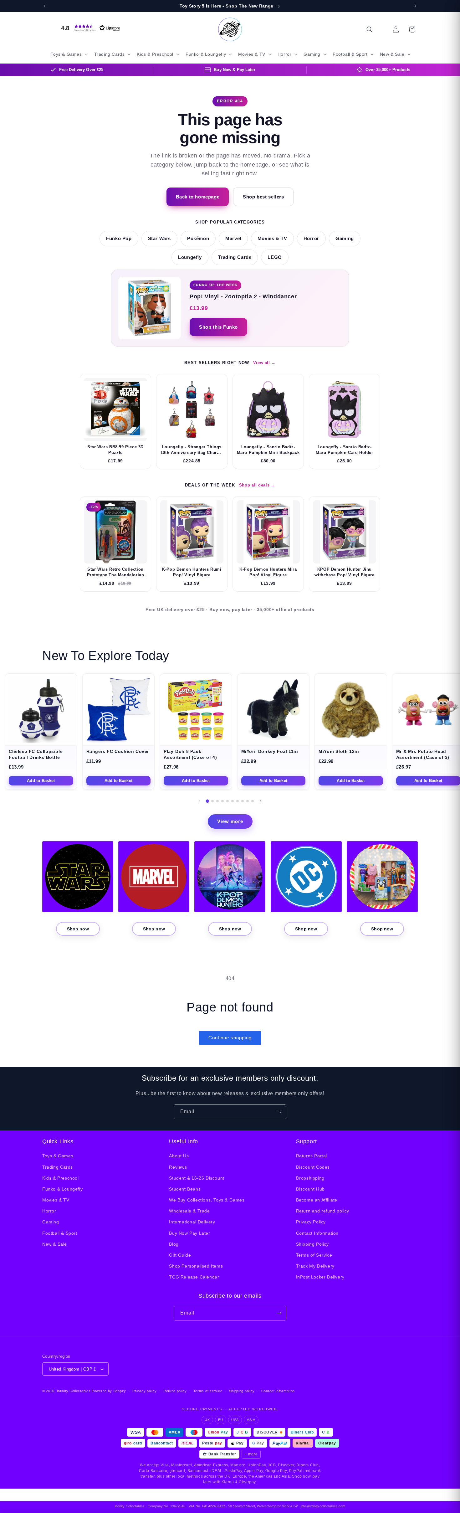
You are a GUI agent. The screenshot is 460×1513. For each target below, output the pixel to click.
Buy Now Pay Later (189, 1233)
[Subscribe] (279, 1111)
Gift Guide (180, 1255)
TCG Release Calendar (194, 1276)
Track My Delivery (315, 1266)
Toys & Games (57, 1155)
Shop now (78, 928)
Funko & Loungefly (62, 1188)
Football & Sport (59, 1233)
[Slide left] (199, 801)
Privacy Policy (311, 1221)
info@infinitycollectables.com (323, 1506)
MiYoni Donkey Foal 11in (269, 751)
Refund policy (175, 1391)
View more (230, 821)
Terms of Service (314, 1255)
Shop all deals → (257, 485)
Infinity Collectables (74, 1391)
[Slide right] (261, 801)
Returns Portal (311, 1155)
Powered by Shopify (109, 1391)
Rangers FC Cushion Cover (117, 751)
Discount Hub (310, 1188)
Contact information (278, 1391)
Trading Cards (235, 257)
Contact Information (317, 1233)
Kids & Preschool (60, 1178)
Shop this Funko (218, 327)
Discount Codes (313, 1167)
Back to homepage (198, 196)
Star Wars (159, 238)
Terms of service (207, 1391)
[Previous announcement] (44, 6)
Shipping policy (242, 1391)
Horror (311, 238)
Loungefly (190, 257)
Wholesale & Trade (189, 1210)
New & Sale (54, 1244)
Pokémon (198, 238)
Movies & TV (272, 238)
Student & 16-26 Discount (196, 1178)
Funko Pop (118, 238)
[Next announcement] (415, 6)
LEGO (275, 257)
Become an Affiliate (316, 1199)
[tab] (207, 801)
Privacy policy (144, 1391)
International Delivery (192, 1221)
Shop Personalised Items (196, 1266)
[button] (89, 28)
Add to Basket (41, 780)
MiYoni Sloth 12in (339, 751)
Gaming (344, 238)
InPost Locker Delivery (320, 1276)
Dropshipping (310, 1178)
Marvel (233, 238)
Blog (173, 1244)
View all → (264, 362)
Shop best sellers (263, 196)
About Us (179, 1155)
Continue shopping (230, 1037)
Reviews (178, 1167)
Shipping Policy (312, 1244)
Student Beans (185, 1188)
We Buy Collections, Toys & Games (206, 1199)
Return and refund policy (322, 1210)
